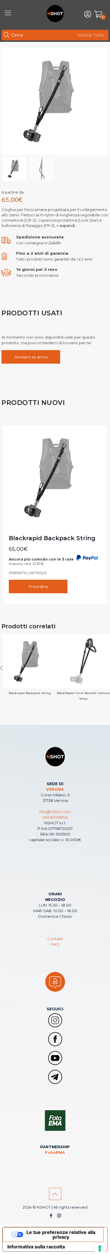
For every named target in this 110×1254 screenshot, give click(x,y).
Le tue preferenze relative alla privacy (60, 1234)
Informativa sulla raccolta (36, 1247)
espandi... (68, 225)
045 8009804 (55, 817)
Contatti (55, 938)
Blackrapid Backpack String (52, 538)
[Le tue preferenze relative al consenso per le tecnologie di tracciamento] (99, 1248)
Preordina (38, 586)
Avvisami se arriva (31, 357)
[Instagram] (59, 1215)
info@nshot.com (55, 811)
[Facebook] (51, 1215)
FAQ (55, 944)
